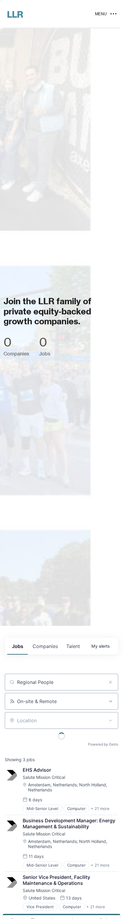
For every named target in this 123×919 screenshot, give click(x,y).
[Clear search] (110, 682)
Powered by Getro (103, 744)
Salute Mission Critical (44, 777)
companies (45, 646)
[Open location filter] (110, 720)
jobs (17, 646)
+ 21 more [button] (100, 808)
